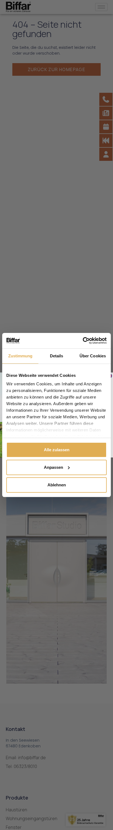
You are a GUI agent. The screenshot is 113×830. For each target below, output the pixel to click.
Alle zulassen (56, 449)
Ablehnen (56, 485)
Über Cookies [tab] (93, 356)
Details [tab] (56, 356)
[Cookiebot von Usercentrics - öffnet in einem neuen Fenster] (83, 340)
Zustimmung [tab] (20, 356)
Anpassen (53, 467)
